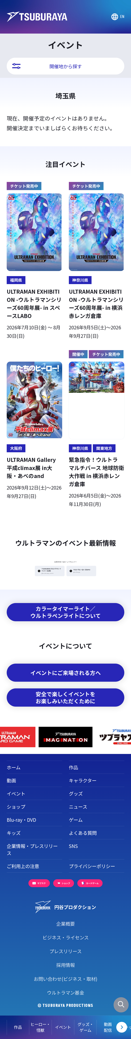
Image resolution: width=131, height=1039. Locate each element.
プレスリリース (65, 951)
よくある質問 (83, 832)
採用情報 (65, 964)
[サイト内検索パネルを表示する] (121, 1004)
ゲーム (76, 819)
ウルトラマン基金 (65, 992)
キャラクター (82, 780)
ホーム (13, 767)
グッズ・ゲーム (85, 1027)
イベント (63, 1027)
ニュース (78, 806)
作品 (18, 1027)
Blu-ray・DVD (21, 819)
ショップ (16, 806)
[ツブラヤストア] (65, 737)
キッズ (14, 832)
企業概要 (65, 923)
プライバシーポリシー (92, 866)
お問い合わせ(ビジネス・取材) (65, 978)
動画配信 (108, 1027)
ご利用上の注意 (23, 866)
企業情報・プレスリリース (32, 849)
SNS (73, 846)
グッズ (76, 793)
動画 (11, 780)
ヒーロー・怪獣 (40, 1027)
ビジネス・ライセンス (65, 937)
